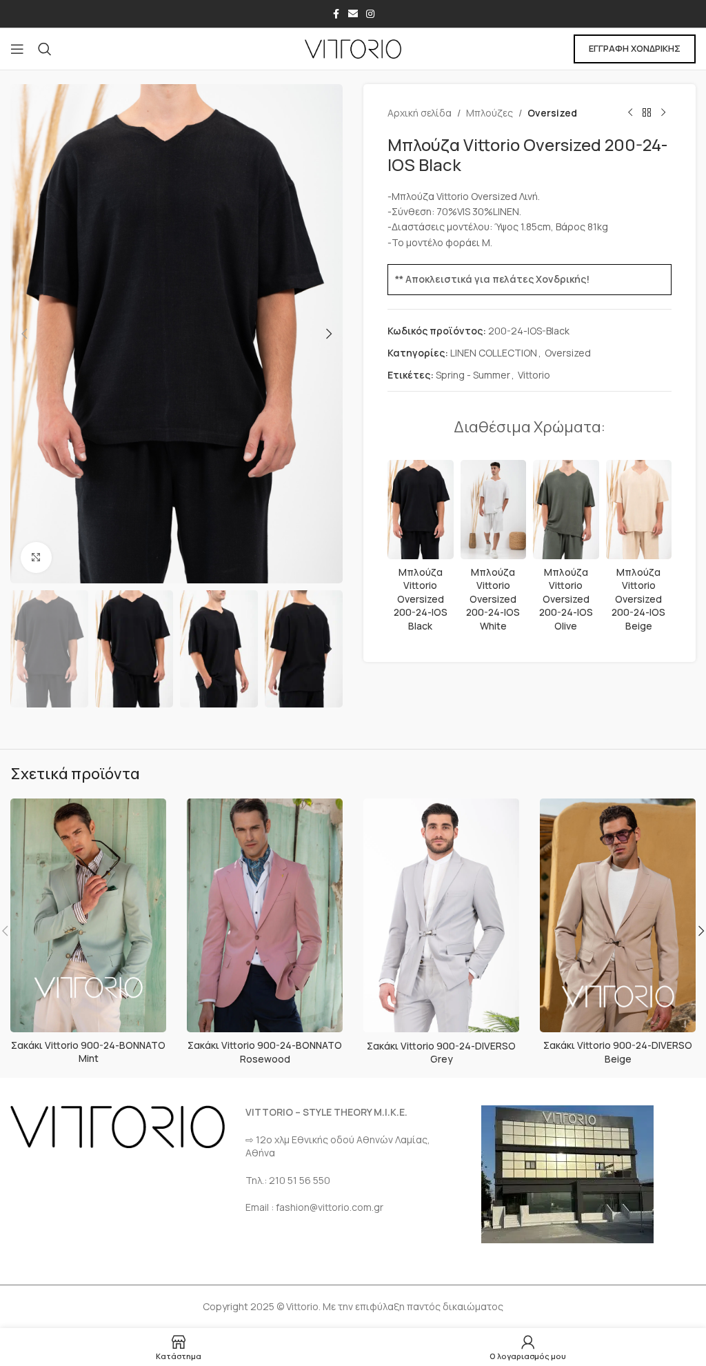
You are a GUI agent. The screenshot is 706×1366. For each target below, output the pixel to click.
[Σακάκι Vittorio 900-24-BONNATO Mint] (88, 915)
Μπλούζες (489, 112)
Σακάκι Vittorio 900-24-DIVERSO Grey (441, 1052)
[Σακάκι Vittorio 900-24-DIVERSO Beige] (618, 915)
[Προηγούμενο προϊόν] (630, 113)
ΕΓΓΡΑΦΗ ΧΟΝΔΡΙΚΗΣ (634, 48)
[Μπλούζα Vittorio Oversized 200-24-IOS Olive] (566, 509)
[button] (24, 334)
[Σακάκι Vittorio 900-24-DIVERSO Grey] (441, 915)
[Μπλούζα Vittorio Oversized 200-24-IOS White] (494, 509)
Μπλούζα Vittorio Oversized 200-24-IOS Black (420, 598)
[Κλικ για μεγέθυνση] (36, 557)
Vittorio (534, 374)
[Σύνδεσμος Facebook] (335, 14)
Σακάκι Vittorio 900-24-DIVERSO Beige (617, 1051)
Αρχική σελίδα (419, 112)
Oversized (552, 112)
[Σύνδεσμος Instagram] (370, 14)
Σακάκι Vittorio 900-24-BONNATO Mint (88, 1051)
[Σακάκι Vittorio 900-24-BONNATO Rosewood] (265, 915)
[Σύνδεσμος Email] (353, 14)
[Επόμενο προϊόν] (663, 113)
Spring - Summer (473, 374)
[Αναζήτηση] (45, 49)
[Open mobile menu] (17, 49)
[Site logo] (353, 47)
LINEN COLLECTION (493, 352)
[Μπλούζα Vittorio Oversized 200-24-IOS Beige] (639, 509)
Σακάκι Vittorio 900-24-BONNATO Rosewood (265, 1051)
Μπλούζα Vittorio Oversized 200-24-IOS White (493, 598)
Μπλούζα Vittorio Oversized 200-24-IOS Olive (566, 598)
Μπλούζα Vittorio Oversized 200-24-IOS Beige (638, 598)
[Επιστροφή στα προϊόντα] (646, 113)
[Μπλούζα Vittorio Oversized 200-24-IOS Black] (420, 509)
